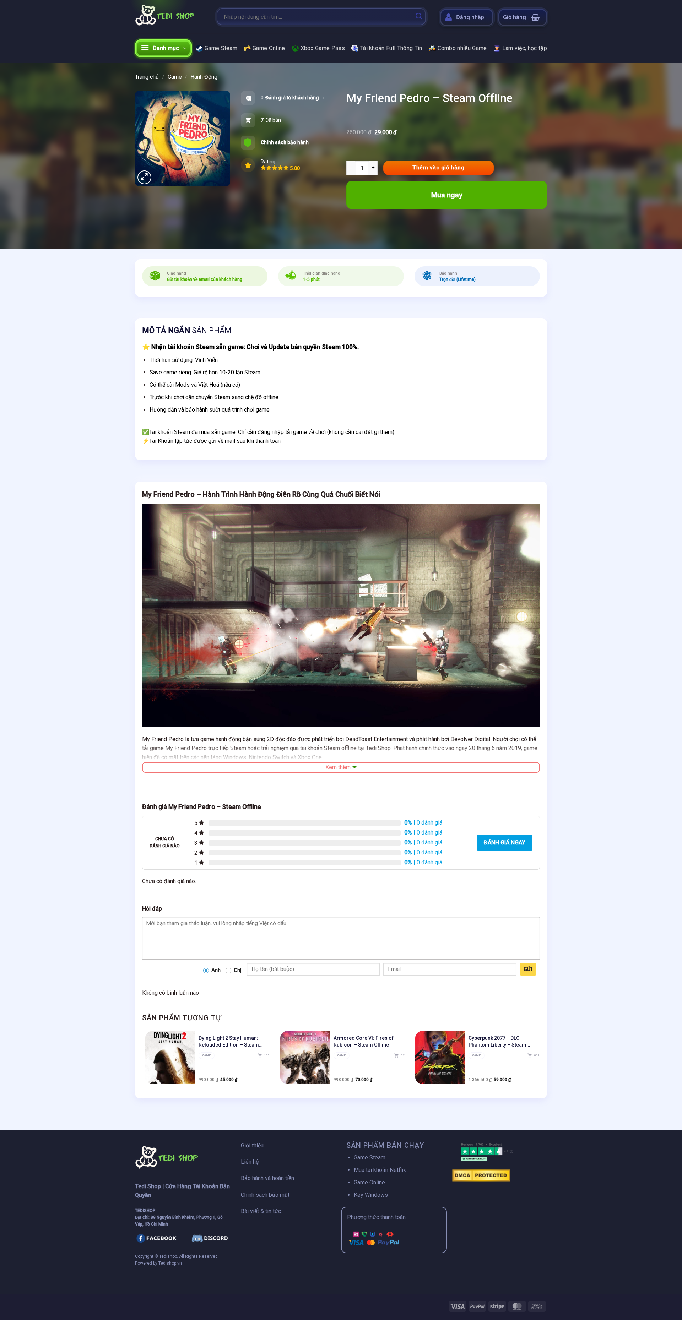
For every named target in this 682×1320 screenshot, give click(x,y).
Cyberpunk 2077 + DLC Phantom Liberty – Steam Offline (497, 1041)
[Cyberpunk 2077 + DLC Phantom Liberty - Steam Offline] (440, 1057)
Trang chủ (147, 77)
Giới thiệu (252, 1145)
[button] (522, 17)
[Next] (539, 1060)
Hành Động (203, 77)
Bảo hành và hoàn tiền (267, 1178)
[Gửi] (418, 17)
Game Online (269, 48)
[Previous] (142, 1060)
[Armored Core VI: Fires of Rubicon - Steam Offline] (305, 1057)
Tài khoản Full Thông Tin (391, 48)
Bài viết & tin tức (261, 1211)
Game (175, 77)
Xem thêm (338, 767)
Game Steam (221, 48)
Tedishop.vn (170, 1263)
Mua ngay (446, 195)
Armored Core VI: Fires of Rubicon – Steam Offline (364, 1041)
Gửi (528, 969)
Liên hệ (250, 1161)
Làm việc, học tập (524, 48)
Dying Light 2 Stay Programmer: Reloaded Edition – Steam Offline (229, 1041)
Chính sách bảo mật (265, 1194)
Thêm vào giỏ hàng (438, 167)
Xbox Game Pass (323, 48)
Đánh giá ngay (504, 842)
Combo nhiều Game (462, 48)
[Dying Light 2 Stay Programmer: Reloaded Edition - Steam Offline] (170, 1057)
